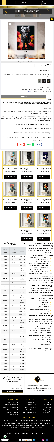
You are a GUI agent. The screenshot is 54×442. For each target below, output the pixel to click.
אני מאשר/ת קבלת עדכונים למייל (13, 388)
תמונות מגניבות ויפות (43, 113)
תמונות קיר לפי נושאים (27, 417)
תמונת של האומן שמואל (22, 15)
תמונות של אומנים (32, 15)
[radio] (49, 81)
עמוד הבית (48, 15)
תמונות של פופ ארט (34, 113)
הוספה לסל (24, 97)
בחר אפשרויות (43, 177)
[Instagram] (43, 440)
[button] (52, 19)
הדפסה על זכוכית (41, 15)
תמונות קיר (24, 111)
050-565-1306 (28, 91)
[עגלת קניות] (4, 7)
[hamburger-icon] (4, 2)
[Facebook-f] (47, 440)
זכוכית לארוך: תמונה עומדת (32, 111)
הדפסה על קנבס (30, 400)
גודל (49, 65)
